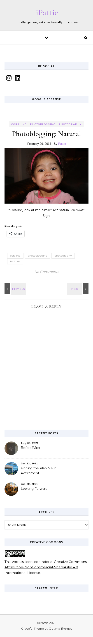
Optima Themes (60, 628)
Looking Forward (34, 489)
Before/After (30, 448)
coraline (19, 124)
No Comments (46, 272)
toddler (15, 261)
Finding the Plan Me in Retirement (38, 470)
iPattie (47, 12)
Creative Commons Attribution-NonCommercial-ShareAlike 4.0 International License (46, 567)
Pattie (62, 143)
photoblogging (43, 124)
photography (70, 124)
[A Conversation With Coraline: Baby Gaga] (78, 288)
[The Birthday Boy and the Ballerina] (15, 288)
